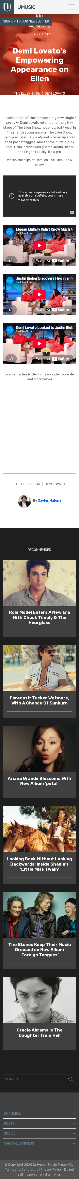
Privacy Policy (51, 1170)
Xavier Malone (49, 500)
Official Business (19, 1143)
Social (9, 1133)
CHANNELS (12, 1114)
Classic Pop (39, 34)
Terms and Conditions (21, 1170)
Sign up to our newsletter (26, 21)
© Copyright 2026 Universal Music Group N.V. (39, 1165)
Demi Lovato (55, 93)
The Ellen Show (27, 93)
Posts (9, 1124)
